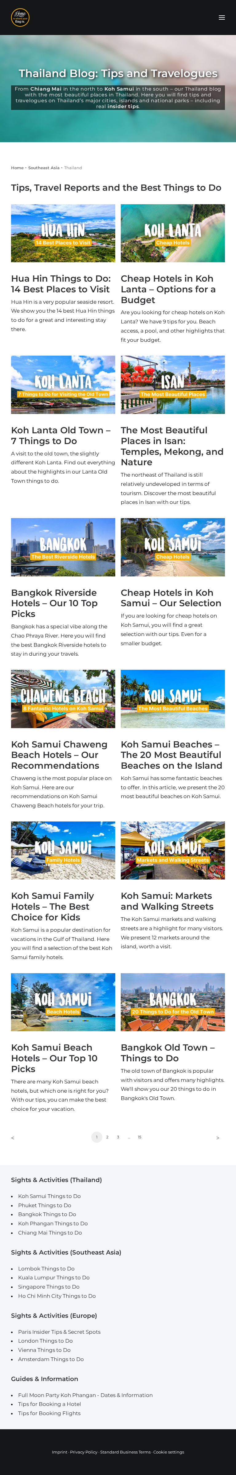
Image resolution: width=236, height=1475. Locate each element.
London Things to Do (45, 1341)
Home (17, 167)
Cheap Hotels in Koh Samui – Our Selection (171, 598)
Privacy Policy (83, 1452)
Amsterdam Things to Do (51, 1359)
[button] (222, 17)
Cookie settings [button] (168, 1452)
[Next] (216, 1139)
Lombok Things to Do (46, 1269)
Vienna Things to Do (44, 1350)
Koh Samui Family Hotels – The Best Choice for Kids (52, 906)
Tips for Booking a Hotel (49, 1404)
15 (139, 1137)
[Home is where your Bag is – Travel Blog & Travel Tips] (118, 17)
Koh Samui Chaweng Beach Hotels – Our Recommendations (59, 755)
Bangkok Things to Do (47, 1214)
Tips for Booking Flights (49, 1413)
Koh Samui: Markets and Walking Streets (167, 901)
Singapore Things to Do (49, 1287)
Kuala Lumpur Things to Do (54, 1277)
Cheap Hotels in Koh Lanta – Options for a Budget (168, 289)
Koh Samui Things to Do (49, 1196)
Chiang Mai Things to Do (50, 1233)
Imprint (59, 1452)
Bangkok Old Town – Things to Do (168, 1052)
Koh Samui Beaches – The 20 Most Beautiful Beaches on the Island (171, 755)
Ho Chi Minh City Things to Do (57, 1296)
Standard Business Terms (125, 1452)
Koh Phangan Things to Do (53, 1223)
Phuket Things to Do (44, 1205)
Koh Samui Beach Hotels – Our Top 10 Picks (54, 1058)
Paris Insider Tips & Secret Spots (59, 1332)
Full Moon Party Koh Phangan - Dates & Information (85, 1395)
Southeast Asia (44, 167)
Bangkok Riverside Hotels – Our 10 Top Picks (54, 603)
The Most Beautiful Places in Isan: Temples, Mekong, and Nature (172, 446)
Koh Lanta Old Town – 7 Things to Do (61, 435)
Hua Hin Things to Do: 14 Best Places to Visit (61, 284)
